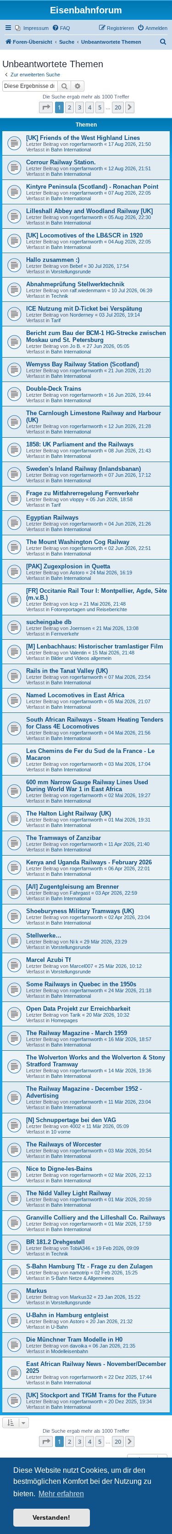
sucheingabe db (49, 622)
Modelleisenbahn (69, 1351)
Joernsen (80, 628)
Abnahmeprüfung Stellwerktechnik (75, 284)
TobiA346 (80, 1248)
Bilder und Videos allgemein (81, 658)
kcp (74, 604)
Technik (59, 296)
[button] (46, 107)
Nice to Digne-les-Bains (59, 1168)
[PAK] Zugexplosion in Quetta (68, 566)
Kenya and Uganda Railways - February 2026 (89, 862)
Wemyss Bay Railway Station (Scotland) (82, 364)
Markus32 (81, 1297)
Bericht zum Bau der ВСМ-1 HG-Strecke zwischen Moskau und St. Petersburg (96, 336)
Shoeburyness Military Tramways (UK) (80, 911)
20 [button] (118, 107)
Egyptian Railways (52, 517)
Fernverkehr (65, 634)
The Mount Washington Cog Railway (77, 541)
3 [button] (79, 107)
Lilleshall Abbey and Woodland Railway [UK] (89, 211)
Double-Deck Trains (53, 388)
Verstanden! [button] (51, 1517)
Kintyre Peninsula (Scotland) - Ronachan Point (92, 186)
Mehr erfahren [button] (61, 1494)
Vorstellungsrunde (71, 271)
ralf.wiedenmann (88, 290)
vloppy (77, 499)
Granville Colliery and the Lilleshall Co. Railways (95, 1217)
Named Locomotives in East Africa (75, 695)
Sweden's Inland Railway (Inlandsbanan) (83, 468)
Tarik (75, 1015)
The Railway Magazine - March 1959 (76, 1033)
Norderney (82, 315)
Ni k (74, 941)
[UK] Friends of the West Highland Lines (83, 137)
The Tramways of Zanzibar (63, 837)
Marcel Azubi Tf (48, 959)
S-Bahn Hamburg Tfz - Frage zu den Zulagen (89, 1266)
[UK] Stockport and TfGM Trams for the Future (91, 1395)
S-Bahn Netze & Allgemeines (82, 1278)
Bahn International (71, 149)
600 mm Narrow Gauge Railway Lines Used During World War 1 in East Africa (87, 786)
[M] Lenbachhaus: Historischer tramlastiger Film (94, 646)
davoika (78, 1346)
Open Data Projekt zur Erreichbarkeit (78, 1008)
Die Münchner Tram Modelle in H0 (74, 1339)
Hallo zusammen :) (52, 259)
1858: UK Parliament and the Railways (79, 444)
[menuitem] (32, 28)
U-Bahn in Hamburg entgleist (67, 1315)
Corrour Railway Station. (61, 162)
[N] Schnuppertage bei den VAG (71, 1120)
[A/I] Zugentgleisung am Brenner (72, 886)
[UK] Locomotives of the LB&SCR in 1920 (84, 235)
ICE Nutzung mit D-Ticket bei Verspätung (84, 308)
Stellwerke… (43, 935)
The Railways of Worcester (63, 1144)
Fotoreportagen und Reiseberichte (89, 609)
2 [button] (69, 107)
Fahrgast (80, 893)
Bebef (76, 266)
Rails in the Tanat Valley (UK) (67, 670)
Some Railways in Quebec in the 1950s (81, 984)
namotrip (79, 1272)
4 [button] (89, 107)
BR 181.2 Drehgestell (55, 1242)
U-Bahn (59, 1327)
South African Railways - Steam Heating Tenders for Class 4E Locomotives (94, 723)
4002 (75, 1126)
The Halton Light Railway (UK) (68, 813)
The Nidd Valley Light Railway (68, 1193)
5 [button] (99, 107)
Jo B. (75, 346)
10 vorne (61, 1132)
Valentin (78, 652)
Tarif (56, 320)
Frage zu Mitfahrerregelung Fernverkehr (82, 493)
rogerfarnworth (86, 144)
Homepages (64, 1020)
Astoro (77, 572)
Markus (36, 1290)
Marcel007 (81, 966)
